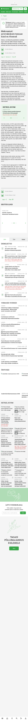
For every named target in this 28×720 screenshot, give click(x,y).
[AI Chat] (21, 718)
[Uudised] (7, 718)
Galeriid (21, 11)
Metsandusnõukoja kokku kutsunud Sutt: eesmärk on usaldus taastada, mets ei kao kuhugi (11, 333)
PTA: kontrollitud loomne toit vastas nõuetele (14, 348)
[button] (11, 512)
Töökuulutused (11, 246)
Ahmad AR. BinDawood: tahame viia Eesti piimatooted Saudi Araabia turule (6, 443)
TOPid (25, 11)
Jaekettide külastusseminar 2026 (10, 393)
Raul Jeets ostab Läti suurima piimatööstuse (20, 419)
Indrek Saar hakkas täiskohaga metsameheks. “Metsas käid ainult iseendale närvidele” (10, 309)
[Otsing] (16, 718)
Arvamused (15, 11)
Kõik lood (8, 11)
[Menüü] (2, 718)
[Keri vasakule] (2, 223)
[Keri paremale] (25, 223)
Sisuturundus (11, 273)
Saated (7, 292)
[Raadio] (12, 718)
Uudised (7, 264)
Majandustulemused (10, 254)
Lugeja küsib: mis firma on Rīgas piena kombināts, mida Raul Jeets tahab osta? (13, 268)
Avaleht (3, 11)
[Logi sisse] (25, 718)
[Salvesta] (26, 247)
